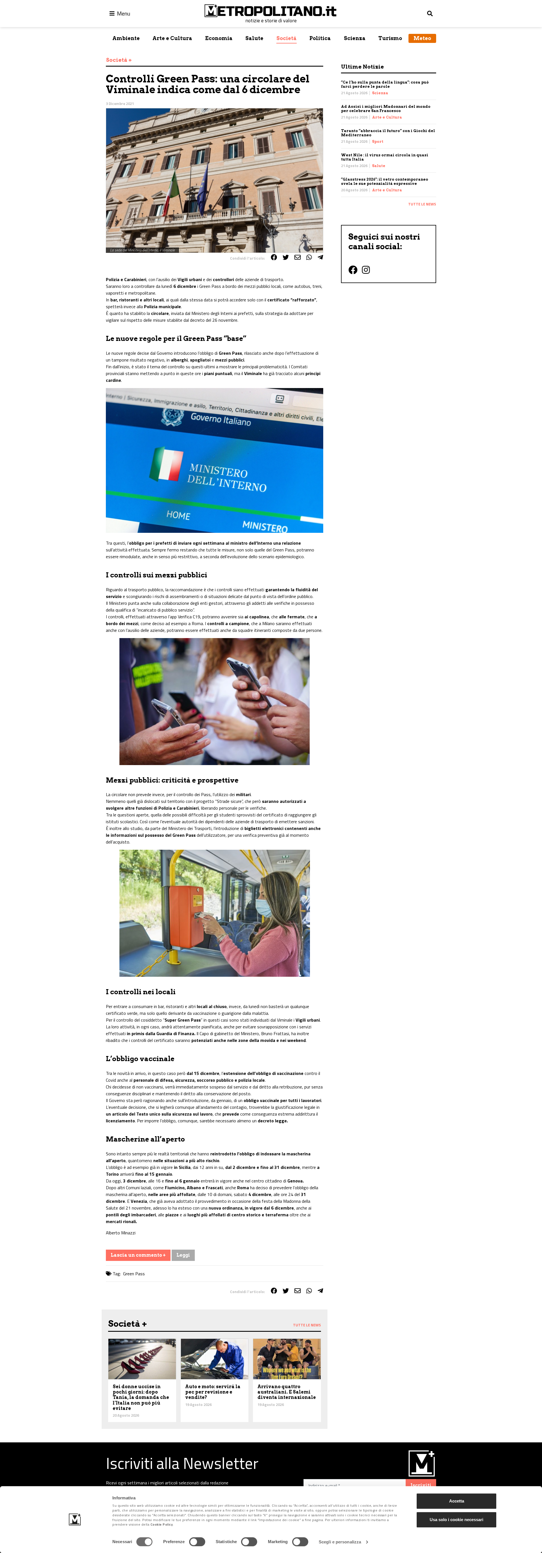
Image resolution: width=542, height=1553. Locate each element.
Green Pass (134, 1273)
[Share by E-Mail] (297, 257)
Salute (254, 38)
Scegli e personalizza (340, 1541)
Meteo (422, 38)
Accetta (456, 1501)
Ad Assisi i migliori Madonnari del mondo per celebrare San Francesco (385, 108)
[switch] (197, 1541)
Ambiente (126, 38)
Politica (320, 38)
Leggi (183, 1255)
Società (286, 38)
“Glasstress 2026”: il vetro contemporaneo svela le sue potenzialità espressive (384, 181)
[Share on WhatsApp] (309, 257)
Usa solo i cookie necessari (456, 1519)
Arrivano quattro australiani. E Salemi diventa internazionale (286, 1392)
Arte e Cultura (172, 38)
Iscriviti (420, 1485)
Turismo (390, 38)
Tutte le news (422, 204)
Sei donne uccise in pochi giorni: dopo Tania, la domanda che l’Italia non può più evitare (141, 1397)
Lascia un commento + (138, 1255)
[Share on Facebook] (274, 257)
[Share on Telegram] (320, 257)
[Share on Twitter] (286, 257)
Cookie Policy (161, 1524)
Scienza (355, 38)
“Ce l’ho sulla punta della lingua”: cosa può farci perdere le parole (385, 84)
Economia (219, 38)
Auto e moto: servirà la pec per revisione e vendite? (213, 1392)
